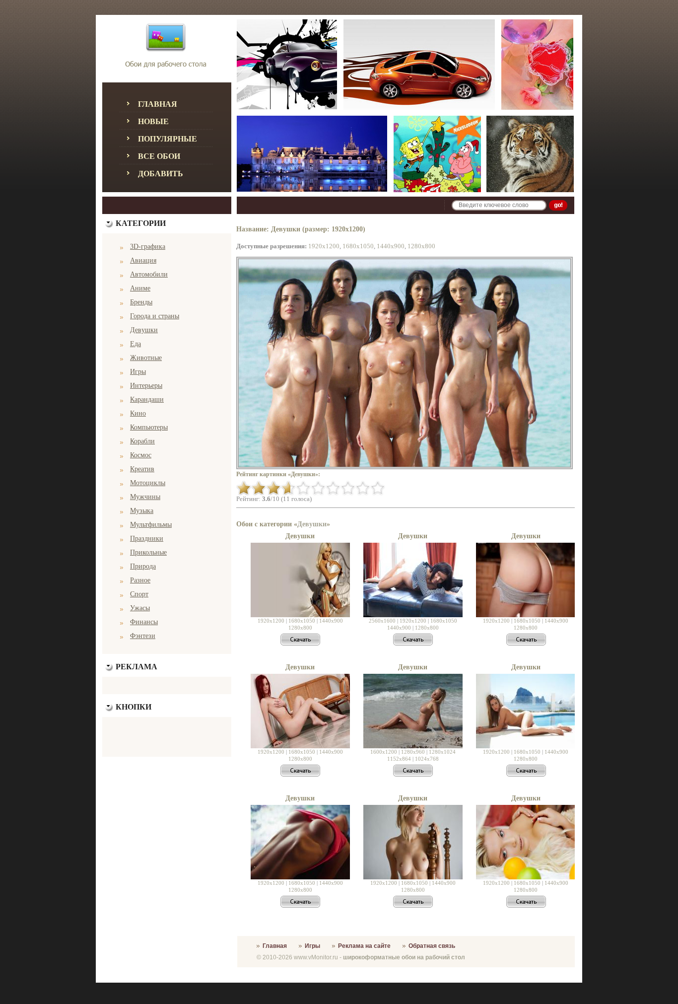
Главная (157, 104)
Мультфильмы (151, 524)
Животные (146, 357)
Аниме (140, 288)
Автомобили (149, 274)
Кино (138, 413)
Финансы (144, 622)
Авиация (143, 260)
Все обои (159, 156)
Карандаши (147, 399)
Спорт (139, 594)
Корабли (142, 441)
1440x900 (391, 246)
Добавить (160, 173)
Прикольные (148, 552)
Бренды (141, 302)
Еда (135, 344)
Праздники (146, 538)
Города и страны (154, 316)
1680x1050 (358, 246)
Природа (143, 566)
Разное (140, 580)
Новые (153, 121)
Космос (140, 455)
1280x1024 (442, 752)
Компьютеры (149, 427)
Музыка (141, 510)
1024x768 (427, 759)
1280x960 (413, 752)
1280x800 (421, 246)
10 (377, 488)
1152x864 (399, 759)
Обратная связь (431, 945)
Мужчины (145, 497)
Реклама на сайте (364, 945)
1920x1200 (323, 246)
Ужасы (140, 608)
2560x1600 (382, 621)
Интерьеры (146, 385)
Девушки (144, 330)
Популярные (167, 139)
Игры (138, 371)
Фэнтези (142, 636)
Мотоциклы (147, 483)
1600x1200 (383, 752)
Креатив (142, 469)
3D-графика (147, 246)
